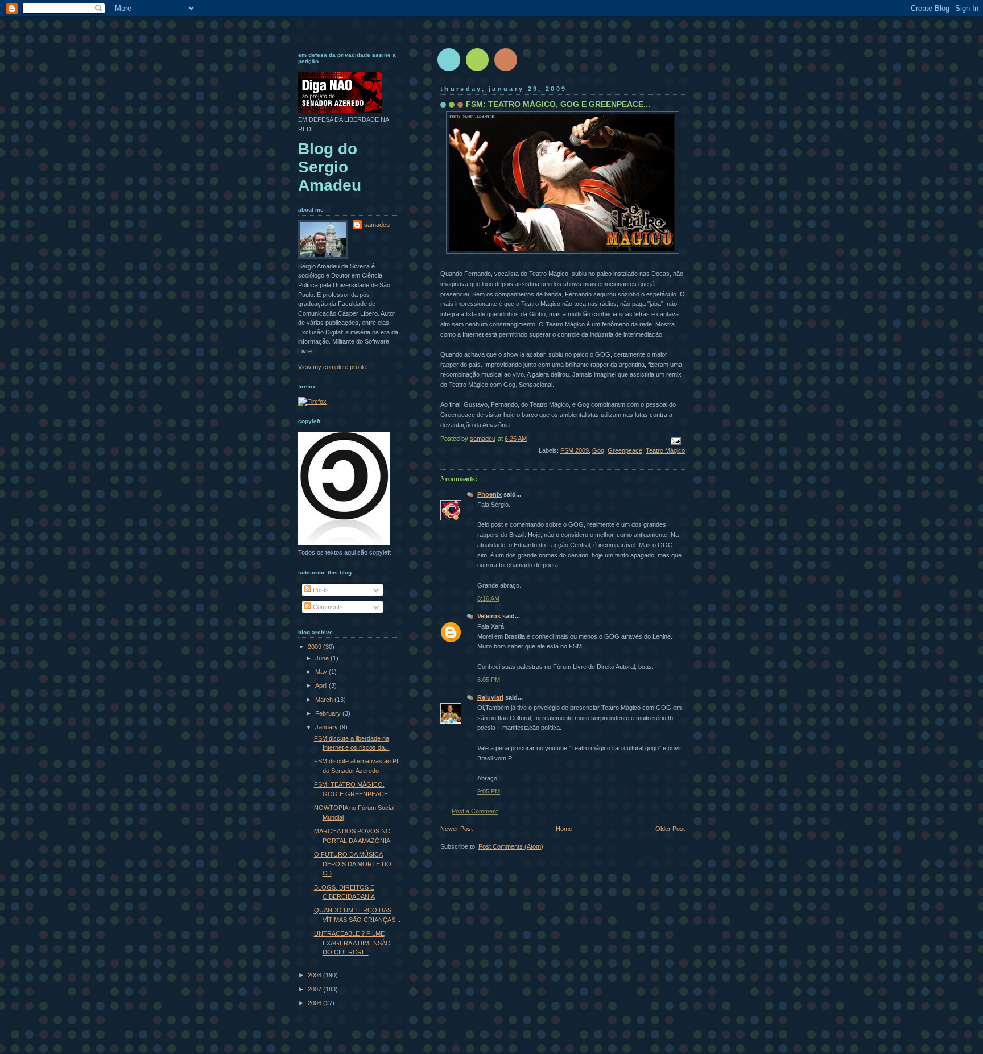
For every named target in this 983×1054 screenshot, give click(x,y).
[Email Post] (675, 440)
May (322, 671)
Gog (598, 450)
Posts (320, 589)
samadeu (377, 224)
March (324, 699)
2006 (315, 1002)
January (327, 727)
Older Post (670, 828)
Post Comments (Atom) (510, 846)
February (328, 713)
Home (564, 828)
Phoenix (489, 494)
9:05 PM (488, 791)
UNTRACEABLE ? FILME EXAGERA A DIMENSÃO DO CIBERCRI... (352, 943)
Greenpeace (625, 450)
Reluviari (490, 697)
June (323, 658)
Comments (327, 607)
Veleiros (489, 616)
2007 (315, 989)
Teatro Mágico (665, 450)
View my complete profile (332, 366)
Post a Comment (475, 811)
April (322, 685)
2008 (315, 975)
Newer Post (456, 828)
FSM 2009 (574, 450)
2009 (315, 646)
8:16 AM (488, 598)
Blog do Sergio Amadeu (329, 167)
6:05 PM (488, 679)
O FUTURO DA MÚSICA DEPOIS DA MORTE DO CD (352, 864)
